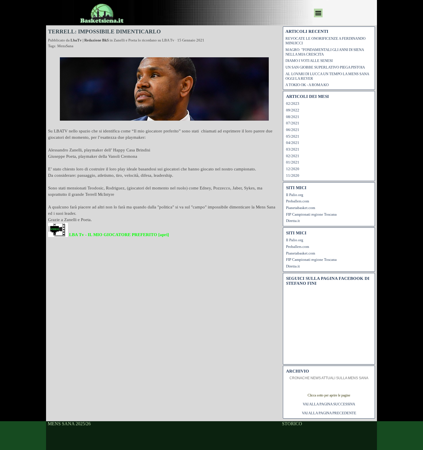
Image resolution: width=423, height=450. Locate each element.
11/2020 (292, 175)
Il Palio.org (294, 195)
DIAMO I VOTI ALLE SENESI (309, 60)
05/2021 (292, 136)
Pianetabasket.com (300, 208)
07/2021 (292, 123)
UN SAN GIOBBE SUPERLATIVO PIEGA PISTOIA (325, 67)
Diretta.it (293, 221)
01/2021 (292, 162)
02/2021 (292, 156)
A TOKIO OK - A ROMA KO (307, 85)
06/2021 (292, 130)
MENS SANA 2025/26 (69, 423)
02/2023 (292, 103)
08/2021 (292, 117)
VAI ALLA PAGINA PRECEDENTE (329, 413)
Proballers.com (297, 201)
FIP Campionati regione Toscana (311, 214)
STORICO (292, 423)
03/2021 (292, 149)
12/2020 (292, 169)
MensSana (65, 46)
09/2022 (292, 110)
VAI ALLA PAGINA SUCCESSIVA (329, 404)
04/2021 (292, 142)
